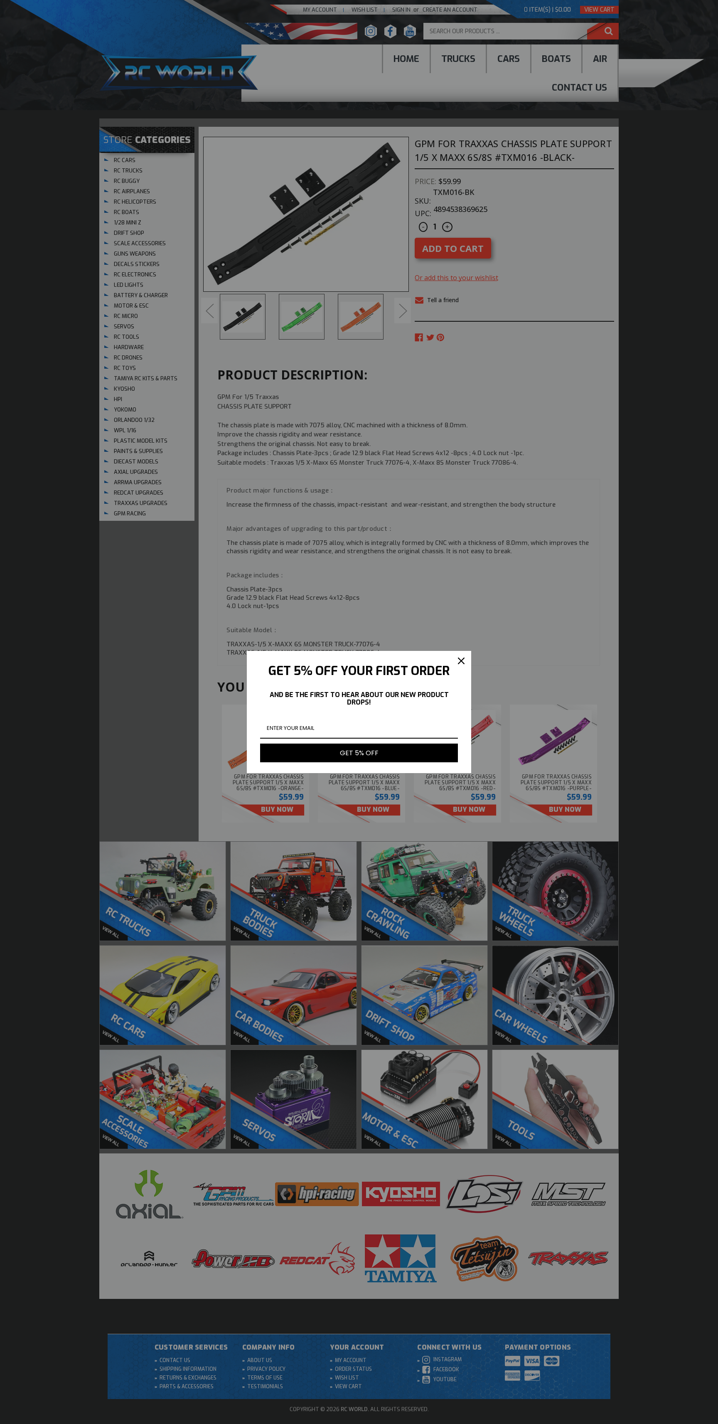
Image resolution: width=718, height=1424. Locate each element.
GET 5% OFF (359, 753)
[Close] (461, 661)
